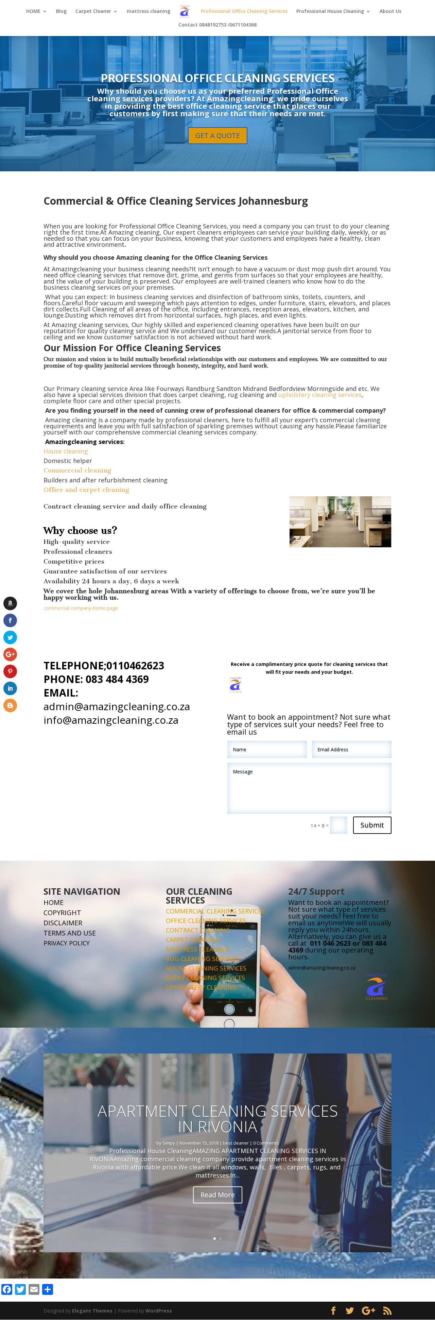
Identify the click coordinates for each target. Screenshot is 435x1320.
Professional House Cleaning (330, 11)
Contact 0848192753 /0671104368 (217, 25)
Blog (61, 11)
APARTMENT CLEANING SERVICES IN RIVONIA (218, 1118)
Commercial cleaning (77, 470)
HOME (33, 11)
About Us (390, 11)
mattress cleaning (148, 11)
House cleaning (66, 451)
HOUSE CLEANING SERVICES (206, 968)
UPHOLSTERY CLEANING (201, 987)
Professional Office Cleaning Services (244, 11)
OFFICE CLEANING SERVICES (206, 920)
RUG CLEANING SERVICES (202, 959)
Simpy (168, 1143)
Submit (372, 824)
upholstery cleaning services (320, 395)
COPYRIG (58, 912)
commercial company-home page (81, 608)
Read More (218, 1194)
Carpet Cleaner (93, 11)
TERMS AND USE (70, 933)
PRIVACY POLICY (67, 943)
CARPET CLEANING (193, 940)
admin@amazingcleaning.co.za (117, 706)
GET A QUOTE (217, 135)
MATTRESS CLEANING (197, 949)
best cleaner (236, 1143)
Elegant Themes (92, 1310)
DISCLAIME (61, 922)
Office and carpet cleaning (86, 490)
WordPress (158, 1310)
